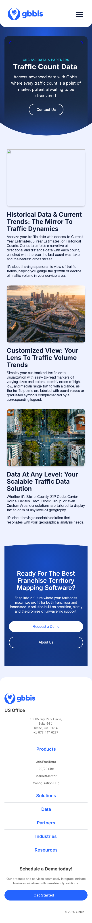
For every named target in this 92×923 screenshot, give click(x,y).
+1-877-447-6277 (45, 732)
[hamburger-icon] (79, 14)
